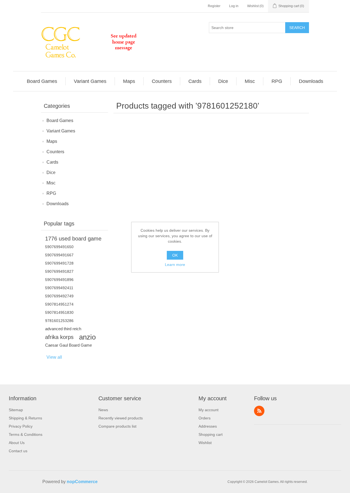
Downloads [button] (311, 81)
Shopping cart (211, 434)
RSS (259, 411)
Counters (55, 151)
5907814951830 (59, 312)
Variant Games (60, 131)
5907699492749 (59, 296)
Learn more (175, 264)
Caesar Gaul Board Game (68, 345)
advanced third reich (63, 328)
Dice (51, 172)
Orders (205, 418)
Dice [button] (223, 81)
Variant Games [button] (90, 81)
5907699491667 (59, 255)
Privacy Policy (21, 426)
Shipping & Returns (25, 418)
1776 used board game (73, 239)
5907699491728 (59, 263)
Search (297, 27)
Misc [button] (250, 81)
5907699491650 (59, 247)
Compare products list (117, 426)
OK (175, 255)
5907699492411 (59, 288)
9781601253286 (59, 320)
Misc (51, 183)
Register (214, 6)
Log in (233, 6)
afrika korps (59, 337)
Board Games (59, 120)
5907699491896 (59, 279)
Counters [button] (162, 81)
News (103, 410)
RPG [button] (277, 81)
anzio (87, 337)
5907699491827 (59, 271)
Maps (51, 141)
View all (54, 357)
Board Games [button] (42, 81)
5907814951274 (59, 304)
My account (208, 410)
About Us (17, 442)
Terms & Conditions (25, 434)
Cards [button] (195, 81)
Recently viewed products (120, 418)
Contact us (18, 451)
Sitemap (16, 410)
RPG (51, 193)
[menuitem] (42, 81)
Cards (52, 162)
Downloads (57, 203)
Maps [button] (129, 81)
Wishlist (205, 442)
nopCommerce (82, 481)
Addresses (208, 426)
